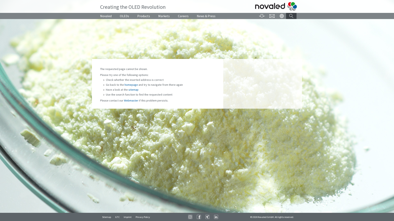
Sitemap (106, 217)
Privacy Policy (143, 217)
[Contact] (272, 16)
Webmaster (131, 100)
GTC (117, 217)
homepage (131, 85)
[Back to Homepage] (276, 6)
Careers (183, 16)
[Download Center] (262, 16)
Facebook (199, 217)
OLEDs (124, 16)
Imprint (128, 217)
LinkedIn (216, 217)
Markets (164, 16)
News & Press (206, 16)
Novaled (106, 16)
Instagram (190, 217)
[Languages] (281, 16)
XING (207, 217)
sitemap (133, 89)
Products (143, 16)
